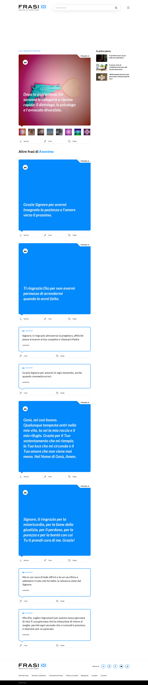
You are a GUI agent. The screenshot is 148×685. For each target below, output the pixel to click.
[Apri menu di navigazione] (128, 7)
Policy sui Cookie (72, 675)
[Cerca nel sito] (116, 7)
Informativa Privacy (56, 675)
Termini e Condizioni (39, 675)
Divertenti (36, 51)
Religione (29, 331)
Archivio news (24, 675)
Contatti (95, 675)
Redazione (84, 675)
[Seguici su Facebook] (103, 666)
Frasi (20, 51)
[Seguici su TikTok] (127, 666)
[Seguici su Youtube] (121, 666)
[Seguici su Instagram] (109, 666)
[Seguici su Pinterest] (115, 666)
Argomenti (27, 51)
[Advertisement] (74, 26)
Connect (104, 675)
